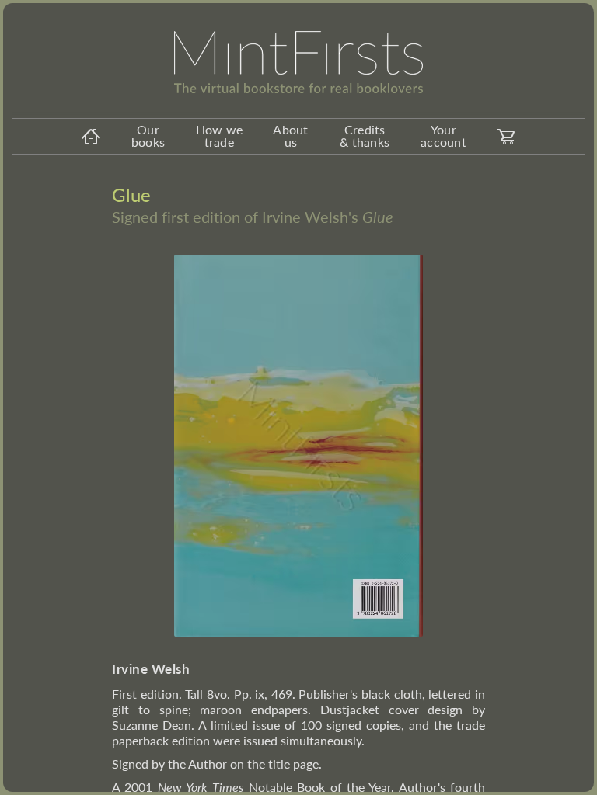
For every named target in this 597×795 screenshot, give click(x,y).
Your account (443, 135)
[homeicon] (91, 137)
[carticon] (506, 137)
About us (290, 135)
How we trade (219, 135)
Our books (148, 135)
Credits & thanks (364, 135)
